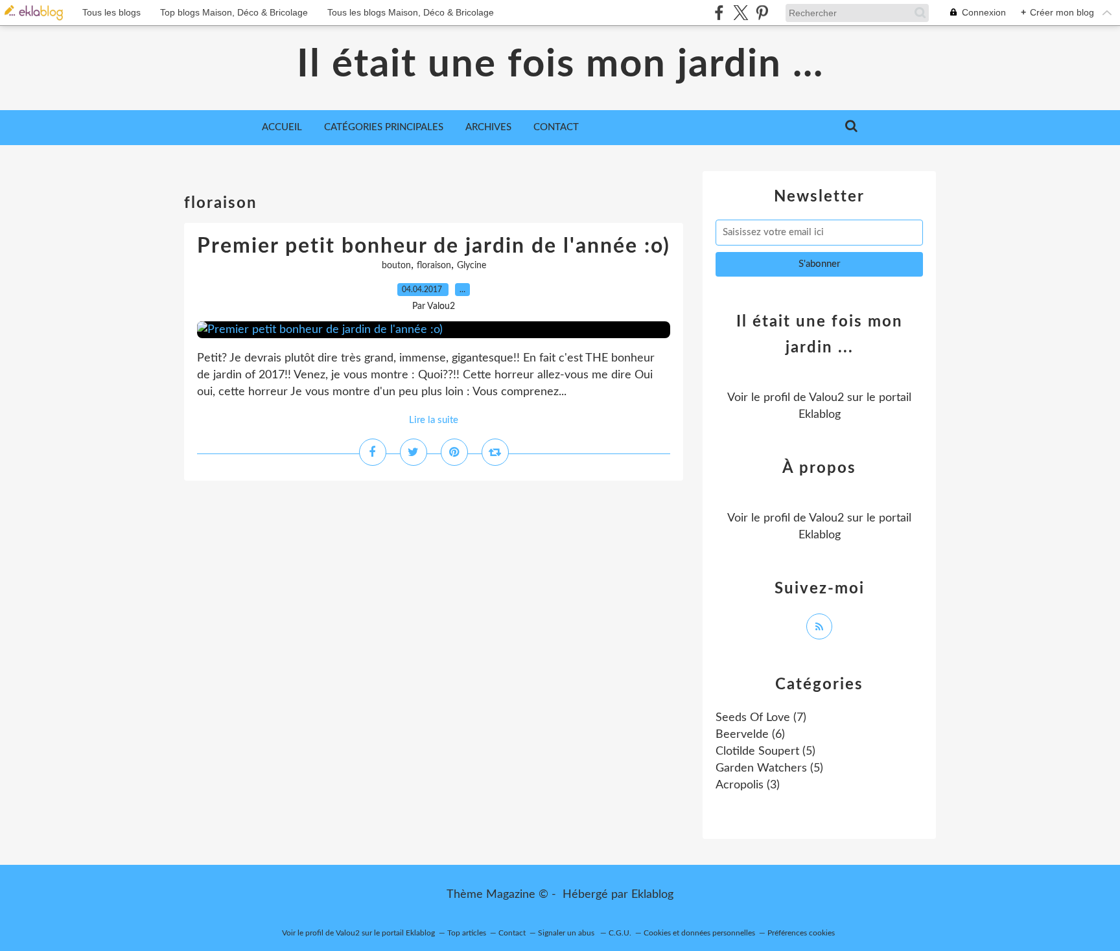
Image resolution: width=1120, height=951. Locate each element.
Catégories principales (383, 127)
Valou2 (826, 398)
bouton (396, 265)
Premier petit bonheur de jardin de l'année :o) (433, 246)
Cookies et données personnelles (699, 933)
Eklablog (652, 894)
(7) (761, 718)
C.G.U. (620, 933)
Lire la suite (433, 420)
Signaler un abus (567, 933)
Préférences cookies (801, 933)
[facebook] (719, 12)
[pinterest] (762, 12)
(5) (765, 751)
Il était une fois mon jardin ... (560, 64)
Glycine (471, 265)
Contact (556, 127)
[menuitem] (282, 127)
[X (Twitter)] (740, 12)
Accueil (282, 127)
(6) (750, 734)
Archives (488, 127)
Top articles (466, 933)
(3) (748, 785)
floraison (434, 265)
